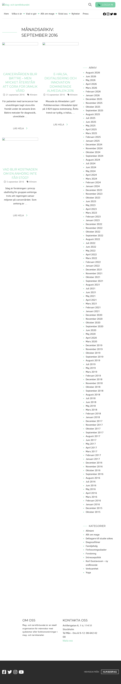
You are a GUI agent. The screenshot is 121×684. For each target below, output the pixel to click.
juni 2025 (91, 121)
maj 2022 (90, 250)
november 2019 (94, 349)
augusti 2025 (93, 114)
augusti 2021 (93, 284)
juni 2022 (91, 246)
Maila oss (68, 640)
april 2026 (91, 84)
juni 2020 (91, 330)
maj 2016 (91, 489)
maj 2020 (91, 333)
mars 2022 (91, 258)
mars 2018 (91, 409)
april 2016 (91, 493)
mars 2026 (91, 87)
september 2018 (94, 390)
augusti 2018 (93, 394)
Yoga (88, 572)
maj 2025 (90, 125)
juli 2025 (90, 118)
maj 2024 (91, 171)
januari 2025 (93, 140)
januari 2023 (93, 220)
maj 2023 (90, 205)
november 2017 (94, 424)
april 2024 (91, 174)
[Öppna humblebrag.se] (110, 672)
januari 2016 (93, 504)
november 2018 (94, 383)
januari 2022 (93, 265)
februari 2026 (93, 91)
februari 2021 (93, 307)
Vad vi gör (31, 13)
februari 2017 (93, 455)
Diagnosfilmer (93, 542)
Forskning (91, 553)
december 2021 (94, 269)
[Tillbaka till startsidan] (29, 4)
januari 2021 (93, 311)
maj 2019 (91, 368)
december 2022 (94, 224)
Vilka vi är (17, 13)
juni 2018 (91, 402)
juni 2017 (91, 440)
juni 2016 (91, 485)
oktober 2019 (93, 352)
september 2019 (94, 356)
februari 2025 (93, 137)
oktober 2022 (93, 231)
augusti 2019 (93, 360)
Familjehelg (92, 546)
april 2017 (91, 447)
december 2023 (94, 190)
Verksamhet (92, 568)
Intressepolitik (93, 557)
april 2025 (91, 129)
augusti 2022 (93, 239)
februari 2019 (93, 375)
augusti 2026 (93, 72)
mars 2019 (91, 371)
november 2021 (94, 273)
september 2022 (94, 235)
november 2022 (94, 228)
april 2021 (91, 299)
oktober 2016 (93, 470)
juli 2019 (90, 364)
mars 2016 (91, 496)
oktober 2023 (93, 197)
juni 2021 (91, 292)
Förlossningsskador (96, 549)
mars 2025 (91, 133)
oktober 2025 (93, 106)
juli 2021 (90, 288)
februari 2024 (93, 182)
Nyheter (76, 13)
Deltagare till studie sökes (99, 538)
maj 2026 (90, 80)
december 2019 (94, 345)
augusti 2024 (93, 159)
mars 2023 (91, 212)
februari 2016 (93, 500)
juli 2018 (90, 398)
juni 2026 (91, 76)
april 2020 (91, 337)
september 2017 (94, 432)
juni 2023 (91, 201)
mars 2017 (91, 451)
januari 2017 (93, 459)
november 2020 (94, 318)
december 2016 (94, 462)
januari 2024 (93, 186)
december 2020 (94, 315)
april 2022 (91, 254)
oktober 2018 (93, 386)
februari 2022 (93, 262)
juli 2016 (90, 481)
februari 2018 (93, 413)
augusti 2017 (93, 436)
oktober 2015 (93, 512)
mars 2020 (91, 341)
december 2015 (94, 508)
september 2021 (94, 281)
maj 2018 (91, 405)
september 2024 (94, 155)
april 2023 (91, 209)
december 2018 (94, 379)
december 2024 (94, 144)
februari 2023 (93, 216)
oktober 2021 (93, 277)
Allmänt (33, 94)
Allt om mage (47, 13)
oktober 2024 (93, 152)
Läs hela (18, 128)
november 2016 (94, 466)
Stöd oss (63, 13)
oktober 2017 (93, 428)
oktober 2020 (93, 322)
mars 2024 (91, 178)
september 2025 (94, 110)
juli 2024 (90, 163)
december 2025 (94, 99)
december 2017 (94, 421)
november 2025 (94, 102)
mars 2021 (91, 303)
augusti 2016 (93, 477)
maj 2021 (91, 296)
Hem (6, 13)
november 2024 (94, 148)
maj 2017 (91, 443)
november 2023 (94, 193)
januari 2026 (93, 95)
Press (86, 13)
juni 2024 (91, 167)
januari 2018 (93, 417)
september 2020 (94, 326)
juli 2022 (90, 243)
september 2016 (94, 474)
